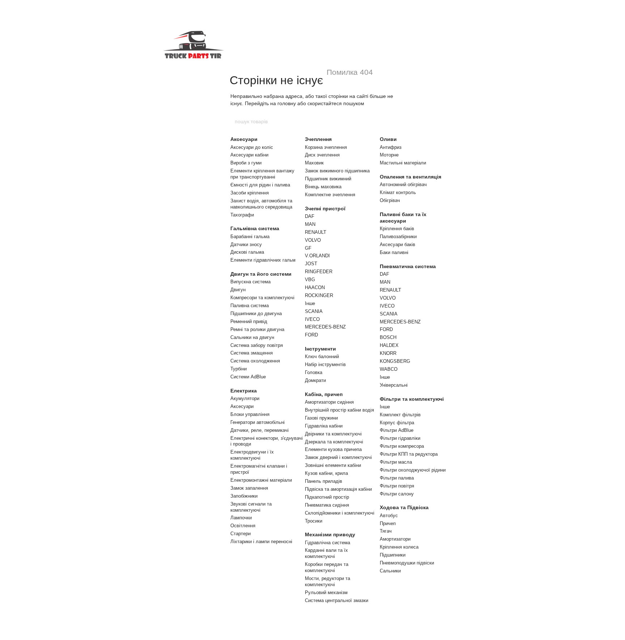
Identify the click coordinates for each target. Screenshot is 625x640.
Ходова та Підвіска (404, 507)
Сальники (390, 571)
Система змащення (251, 353)
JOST (311, 263)
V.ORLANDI (317, 255)
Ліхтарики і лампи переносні (261, 541)
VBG (310, 279)
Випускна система (250, 281)
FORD (311, 335)
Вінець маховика (323, 186)
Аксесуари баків (397, 244)
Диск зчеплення (322, 155)
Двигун (238, 289)
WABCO (388, 369)
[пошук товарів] (391, 121)
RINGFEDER (318, 271)
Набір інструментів (325, 364)
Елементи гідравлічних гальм (263, 260)
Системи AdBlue (248, 376)
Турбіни (238, 368)
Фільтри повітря (397, 486)
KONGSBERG (395, 361)
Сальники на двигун (252, 337)
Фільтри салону (397, 494)
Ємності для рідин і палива (260, 185)
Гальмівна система (254, 228)
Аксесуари (244, 139)
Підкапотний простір (327, 497)
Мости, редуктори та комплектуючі (327, 581)
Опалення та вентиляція (410, 177)
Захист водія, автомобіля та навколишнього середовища (261, 204)
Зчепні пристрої (325, 208)
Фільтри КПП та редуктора (409, 454)
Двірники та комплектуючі (333, 434)
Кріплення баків (397, 228)
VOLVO (313, 240)
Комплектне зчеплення (330, 194)
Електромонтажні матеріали (261, 480)
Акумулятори (244, 398)
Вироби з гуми (246, 163)
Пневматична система (408, 266)
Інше (310, 303)
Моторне (389, 155)
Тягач (386, 531)
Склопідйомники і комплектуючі (339, 513)
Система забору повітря (256, 345)
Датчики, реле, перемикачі (259, 430)
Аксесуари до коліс (251, 147)
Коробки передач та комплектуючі (326, 567)
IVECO (312, 319)
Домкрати (315, 380)
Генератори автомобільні (257, 422)
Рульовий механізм (326, 592)
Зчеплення (318, 139)
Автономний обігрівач (403, 184)
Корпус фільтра (397, 422)
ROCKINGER (319, 295)
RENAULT (315, 232)
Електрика (243, 391)
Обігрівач (390, 200)
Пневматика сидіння (327, 505)
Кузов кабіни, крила (326, 473)
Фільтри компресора (402, 446)
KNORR (388, 353)
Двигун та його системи (261, 274)
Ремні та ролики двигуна (257, 329)
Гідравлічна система (327, 542)
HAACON (315, 287)
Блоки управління (249, 414)
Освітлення (242, 525)
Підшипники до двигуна (256, 313)
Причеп (388, 523)
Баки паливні (394, 252)
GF (308, 248)
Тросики (313, 521)
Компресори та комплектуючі (262, 297)
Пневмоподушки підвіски (407, 563)
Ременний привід (248, 321)
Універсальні (394, 385)
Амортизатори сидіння (329, 402)
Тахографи (242, 215)
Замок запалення (249, 488)
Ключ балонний (322, 356)
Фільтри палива (397, 478)
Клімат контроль (398, 192)
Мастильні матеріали (403, 163)
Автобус (389, 515)
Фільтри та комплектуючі (412, 399)
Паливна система (249, 305)
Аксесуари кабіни (249, 155)
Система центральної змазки (336, 600)
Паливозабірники (398, 236)
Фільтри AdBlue (396, 430)
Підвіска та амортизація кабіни (338, 489)
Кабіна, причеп (324, 394)
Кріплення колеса (399, 547)
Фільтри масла (396, 462)
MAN (310, 224)
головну (286, 103)
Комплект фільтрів (400, 414)
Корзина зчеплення (326, 147)
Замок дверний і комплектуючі (338, 457)
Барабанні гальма (249, 236)
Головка (313, 372)
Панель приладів (323, 481)
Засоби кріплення (249, 193)
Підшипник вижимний (328, 178)
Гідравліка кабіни (324, 426)
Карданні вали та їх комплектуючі (326, 553)
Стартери (240, 533)
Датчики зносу (246, 244)
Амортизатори (395, 539)
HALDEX (389, 345)
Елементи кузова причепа (333, 449)
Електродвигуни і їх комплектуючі (252, 455)
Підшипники (392, 555)
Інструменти (320, 349)
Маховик (314, 163)
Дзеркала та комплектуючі (334, 441)
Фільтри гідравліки (400, 438)
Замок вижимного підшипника (337, 170)
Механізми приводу (330, 534)
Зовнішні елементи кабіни (333, 465)
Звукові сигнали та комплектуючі (251, 507)
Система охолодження (255, 361)
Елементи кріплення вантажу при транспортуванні (262, 174)
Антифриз (390, 147)
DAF (309, 216)
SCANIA (314, 311)
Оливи (388, 139)
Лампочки (241, 517)
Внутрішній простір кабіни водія (339, 410)
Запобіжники (244, 496)
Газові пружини (321, 418)
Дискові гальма (247, 252)
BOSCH (388, 337)
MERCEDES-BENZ (325, 327)
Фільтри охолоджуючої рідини (413, 470)
